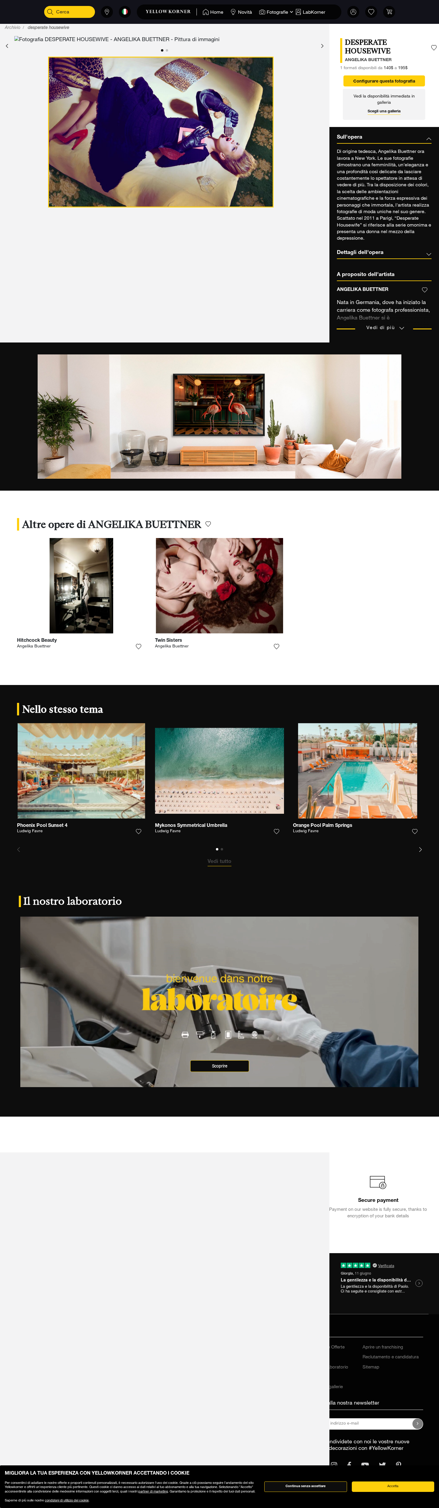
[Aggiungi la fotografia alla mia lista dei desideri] (434, 48)
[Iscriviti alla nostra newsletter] (417, 1424)
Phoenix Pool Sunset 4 (42, 826)
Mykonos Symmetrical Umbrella (191, 826)
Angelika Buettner (34, 646)
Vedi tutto (219, 861)
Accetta (392, 1486)
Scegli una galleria (384, 112)
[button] (7, 46)
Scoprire (219, 1066)
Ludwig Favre (30, 831)
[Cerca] (50, 12)
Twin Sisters (168, 640)
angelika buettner (368, 60)
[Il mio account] (353, 12)
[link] (171, 12)
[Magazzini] (107, 12)
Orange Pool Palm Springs (322, 826)
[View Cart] (389, 12)
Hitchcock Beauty (37, 640)
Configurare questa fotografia (384, 82)
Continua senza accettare (305, 1486)
